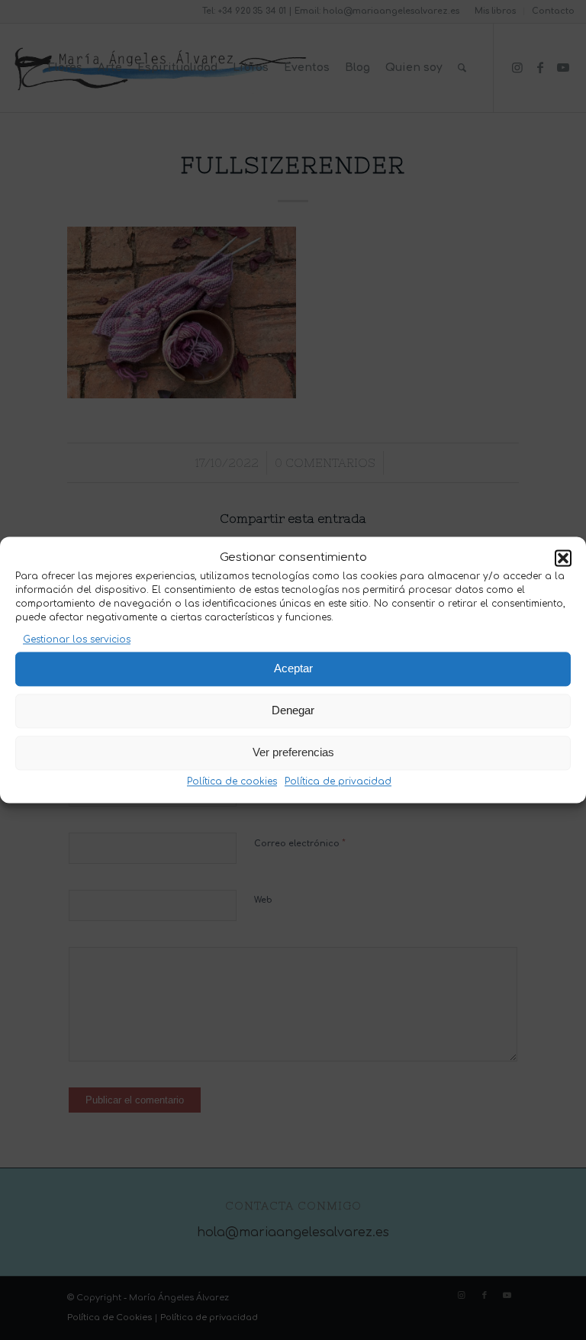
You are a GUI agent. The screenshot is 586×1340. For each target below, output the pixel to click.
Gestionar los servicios (76, 640)
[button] (563, 558)
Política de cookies (232, 781)
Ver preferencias (293, 752)
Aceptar (293, 668)
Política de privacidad (338, 781)
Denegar (293, 710)
